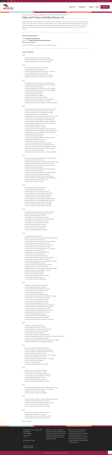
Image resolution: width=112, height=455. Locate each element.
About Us (72, 7)
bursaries (28, 421)
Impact (91, 7)
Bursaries (82, 7)
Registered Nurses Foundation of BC (104, 1)
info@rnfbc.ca (27, 442)
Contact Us (3, 1)
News (97, 7)
